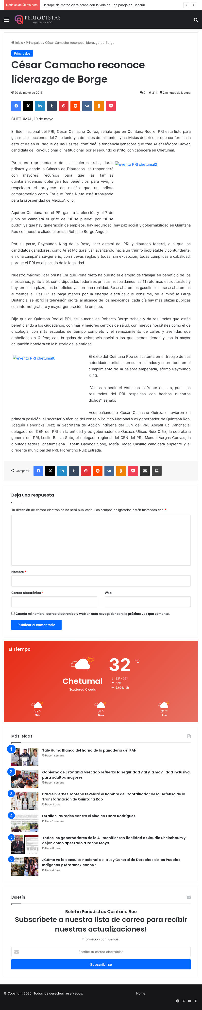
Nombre (18, 572)
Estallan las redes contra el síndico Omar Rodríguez (88, 816)
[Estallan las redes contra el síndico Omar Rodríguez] (24, 823)
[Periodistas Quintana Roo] (37, 19)
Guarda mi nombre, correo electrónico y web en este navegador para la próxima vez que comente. (93, 614)
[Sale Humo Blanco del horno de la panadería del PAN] (24, 757)
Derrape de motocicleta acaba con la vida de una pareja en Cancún (94, 5)
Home (140, 993)
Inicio (18, 43)
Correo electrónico (27, 593)
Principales (34, 43)
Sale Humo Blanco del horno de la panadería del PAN (89, 750)
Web (108, 593)
